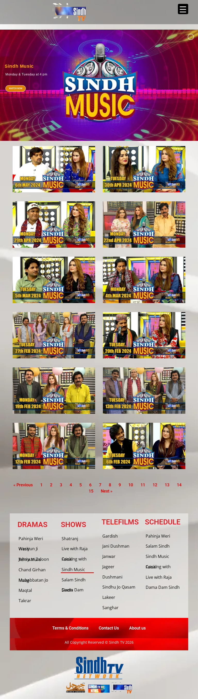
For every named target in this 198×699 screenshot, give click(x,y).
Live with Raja (75, 548)
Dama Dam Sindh (73, 590)
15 (91, 491)
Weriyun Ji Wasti (28, 549)
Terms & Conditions (70, 628)
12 (155, 484)
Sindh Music (73, 569)
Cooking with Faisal (74, 559)
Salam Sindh (74, 580)
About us (137, 628)
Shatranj (70, 538)
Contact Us (109, 628)
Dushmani (112, 577)
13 (167, 484)
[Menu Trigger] (183, 9)
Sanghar (110, 607)
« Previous (23, 484)
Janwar (109, 556)
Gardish (110, 536)
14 (179, 484)
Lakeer (108, 597)
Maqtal (25, 590)
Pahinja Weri (31, 538)
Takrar (25, 600)
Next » (106, 491)
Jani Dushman (115, 546)
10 (130, 484)
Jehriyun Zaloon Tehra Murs (34, 559)
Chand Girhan (32, 570)
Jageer (108, 566)
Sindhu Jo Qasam (118, 587)
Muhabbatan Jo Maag (33, 580)
